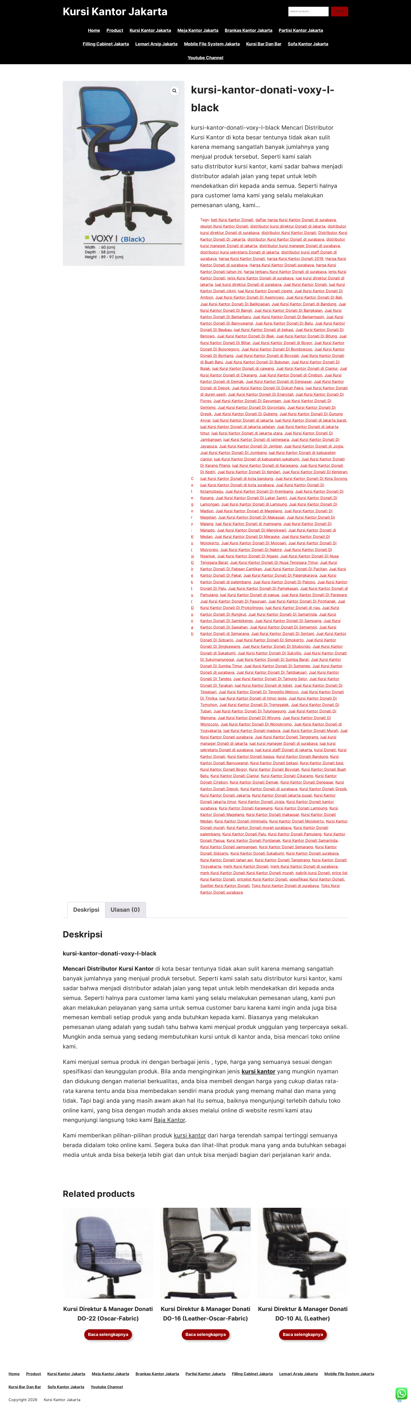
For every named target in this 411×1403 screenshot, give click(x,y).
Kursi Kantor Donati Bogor (223, 769)
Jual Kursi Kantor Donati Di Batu (284, 323)
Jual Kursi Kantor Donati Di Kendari (248, 471)
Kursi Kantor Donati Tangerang (282, 859)
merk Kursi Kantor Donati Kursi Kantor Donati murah (247, 872)
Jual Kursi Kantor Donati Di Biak (245, 336)
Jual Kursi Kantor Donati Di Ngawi (247, 556)
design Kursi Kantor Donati (224, 226)
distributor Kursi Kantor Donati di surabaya (285, 239)
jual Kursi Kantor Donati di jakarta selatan (237, 426)
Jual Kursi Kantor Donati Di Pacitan (295, 568)
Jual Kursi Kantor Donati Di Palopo (284, 582)
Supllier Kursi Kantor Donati (225, 885)
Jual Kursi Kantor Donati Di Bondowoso (276, 349)
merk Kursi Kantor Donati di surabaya (304, 866)
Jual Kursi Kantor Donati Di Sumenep (277, 665)
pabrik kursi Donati (313, 872)
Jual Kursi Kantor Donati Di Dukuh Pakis (267, 387)
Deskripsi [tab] (86, 909)
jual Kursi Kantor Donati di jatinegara (256, 439)
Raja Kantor (169, 1119)
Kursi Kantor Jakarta (115, 11)
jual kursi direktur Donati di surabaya (248, 284)
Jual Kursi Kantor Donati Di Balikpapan (234, 304)
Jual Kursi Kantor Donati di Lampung (254, 504)
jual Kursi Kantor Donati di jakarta (243, 420)
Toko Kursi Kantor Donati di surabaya (285, 885)
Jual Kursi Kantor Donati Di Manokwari (251, 530)
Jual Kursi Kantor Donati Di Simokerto (269, 640)
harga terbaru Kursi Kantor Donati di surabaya (285, 271)
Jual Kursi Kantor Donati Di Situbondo (276, 646)
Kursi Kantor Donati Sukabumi (257, 853)
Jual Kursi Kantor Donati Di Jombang (233, 452)
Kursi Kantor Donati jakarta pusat (282, 795)
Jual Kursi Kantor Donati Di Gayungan (247, 400)
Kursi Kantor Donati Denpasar (306, 782)
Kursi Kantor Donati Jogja (261, 801)
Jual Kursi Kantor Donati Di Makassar (251, 517)
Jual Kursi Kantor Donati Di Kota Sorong (311, 478)
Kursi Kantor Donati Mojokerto (296, 821)
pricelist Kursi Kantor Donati (262, 879)
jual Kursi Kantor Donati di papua (249, 594)
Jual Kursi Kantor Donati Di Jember (250, 446)
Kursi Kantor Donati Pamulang (295, 834)
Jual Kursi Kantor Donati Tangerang (286, 737)
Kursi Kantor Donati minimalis (241, 821)
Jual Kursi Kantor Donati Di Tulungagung (249, 711)
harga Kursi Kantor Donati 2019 (295, 258)
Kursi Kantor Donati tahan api (226, 859)
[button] (174, 91)
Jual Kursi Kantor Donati (305, 284)
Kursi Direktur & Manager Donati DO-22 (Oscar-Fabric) (108, 1314)
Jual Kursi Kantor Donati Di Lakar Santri (251, 497)
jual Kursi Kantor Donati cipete (265, 290)
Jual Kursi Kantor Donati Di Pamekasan (263, 588)
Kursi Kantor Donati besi (321, 762)
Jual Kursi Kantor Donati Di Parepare (314, 594)
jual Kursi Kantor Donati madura (251, 730)
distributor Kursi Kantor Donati (288, 232)
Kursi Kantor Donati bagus (250, 756)
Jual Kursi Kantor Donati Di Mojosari (253, 543)
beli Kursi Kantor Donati (232, 219)
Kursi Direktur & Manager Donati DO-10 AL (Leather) (303, 1314)
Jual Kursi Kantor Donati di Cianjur (307, 368)
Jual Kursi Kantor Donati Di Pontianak (302, 601)
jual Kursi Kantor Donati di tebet (263, 685)
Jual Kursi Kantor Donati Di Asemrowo (249, 297)
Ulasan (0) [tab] (125, 909)
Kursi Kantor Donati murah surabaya (259, 827)
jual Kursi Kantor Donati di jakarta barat (310, 420)
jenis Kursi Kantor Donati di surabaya (260, 278)
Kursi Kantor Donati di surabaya (268, 788)
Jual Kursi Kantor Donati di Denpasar (279, 381)
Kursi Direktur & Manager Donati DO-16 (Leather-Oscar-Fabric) (205, 1314)
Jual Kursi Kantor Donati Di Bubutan (257, 362)
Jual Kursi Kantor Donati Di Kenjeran (314, 471)
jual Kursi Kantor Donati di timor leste (252, 698)
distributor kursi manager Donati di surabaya (299, 245)
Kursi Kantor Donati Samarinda (310, 840)
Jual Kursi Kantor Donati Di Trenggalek (254, 704)
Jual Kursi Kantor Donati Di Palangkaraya (280, 575)
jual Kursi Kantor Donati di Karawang (265, 465)
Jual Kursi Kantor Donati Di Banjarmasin (288, 316)
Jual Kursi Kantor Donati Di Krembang (259, 491)
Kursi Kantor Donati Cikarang (287, 775)
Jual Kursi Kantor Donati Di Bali (314, 297)
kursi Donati (325, 749)
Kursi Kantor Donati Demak (254, 782)
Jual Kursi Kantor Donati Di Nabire (251, 549)
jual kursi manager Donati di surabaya (284, 743)
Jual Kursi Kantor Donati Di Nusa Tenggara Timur (274, 562)
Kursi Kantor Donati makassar (272, 814)
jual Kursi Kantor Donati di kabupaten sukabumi (256, 459)
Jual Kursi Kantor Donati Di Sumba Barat (272, 659)
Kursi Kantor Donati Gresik (323, 788)
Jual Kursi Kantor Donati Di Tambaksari (271, 672)
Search (340, 11)
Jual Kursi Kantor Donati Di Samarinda (282, 614)
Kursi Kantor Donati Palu (244, 834)
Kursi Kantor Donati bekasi (274, 762)
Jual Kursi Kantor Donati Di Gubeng (245, 413)
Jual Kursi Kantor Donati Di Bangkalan (288, 310)
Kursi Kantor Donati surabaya (312, 853)
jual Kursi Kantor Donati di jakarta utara (246, 433)
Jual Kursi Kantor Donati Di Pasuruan (233, 601)
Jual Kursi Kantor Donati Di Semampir (283, 627)
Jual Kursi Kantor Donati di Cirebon (290, 375)
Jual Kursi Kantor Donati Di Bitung (306, 336)
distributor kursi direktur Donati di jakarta (287, 226)
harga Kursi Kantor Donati (242, 258)
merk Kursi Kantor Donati (245, 866)
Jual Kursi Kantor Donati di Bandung (304, 304)
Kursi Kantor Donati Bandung (302, 756)
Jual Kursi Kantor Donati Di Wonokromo (256, 724)
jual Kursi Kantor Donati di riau (292, 607)
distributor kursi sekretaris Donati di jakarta (239, 252)
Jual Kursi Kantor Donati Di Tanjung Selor (270, 678)
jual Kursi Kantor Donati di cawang (243, 368)
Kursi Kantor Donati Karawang (246, 808)
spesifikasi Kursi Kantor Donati (316, 879)
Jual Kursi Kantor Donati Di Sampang (288, 620)
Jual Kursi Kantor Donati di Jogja (313, 446)
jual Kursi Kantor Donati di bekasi (263, 329)
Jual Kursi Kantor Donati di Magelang (248, 510)
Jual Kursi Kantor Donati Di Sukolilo (269, 653)
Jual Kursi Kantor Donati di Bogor (282, 342)
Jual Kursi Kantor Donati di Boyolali (267, 355)
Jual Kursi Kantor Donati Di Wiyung (249, 717)
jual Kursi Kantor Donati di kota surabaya (237, 484)
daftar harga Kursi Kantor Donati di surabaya (295, 219)
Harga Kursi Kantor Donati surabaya (282, 265)
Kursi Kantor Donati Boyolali (274, 769)
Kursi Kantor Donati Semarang (286, 846)
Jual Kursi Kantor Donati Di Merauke (247, 536)
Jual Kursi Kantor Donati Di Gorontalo (251, 407)
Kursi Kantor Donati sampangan (228, 846)
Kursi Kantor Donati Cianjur (234, 775)
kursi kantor (190, 1135)
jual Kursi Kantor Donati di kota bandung (236, 478)
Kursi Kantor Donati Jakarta (225, 795)
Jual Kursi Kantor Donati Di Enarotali (260, 394)
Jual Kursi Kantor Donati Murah (310, 730)
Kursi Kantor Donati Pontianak (253, 840)
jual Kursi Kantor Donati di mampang (248, 523)
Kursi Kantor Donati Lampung (301, 808)
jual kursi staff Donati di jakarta (283, 749)
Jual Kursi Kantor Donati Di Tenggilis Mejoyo (258, 691)
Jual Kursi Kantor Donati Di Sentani (282, 633)
